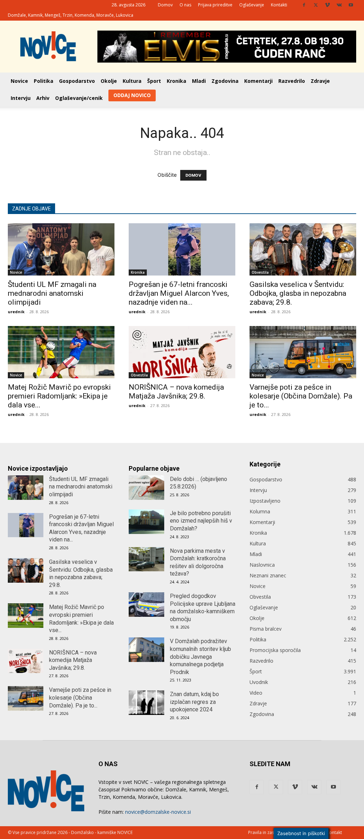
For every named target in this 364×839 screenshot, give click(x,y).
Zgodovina (225, 81)
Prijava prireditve (215, 5)
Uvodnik (259, 682)
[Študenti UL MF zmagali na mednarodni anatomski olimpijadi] (61, 249)
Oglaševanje (251, 5)
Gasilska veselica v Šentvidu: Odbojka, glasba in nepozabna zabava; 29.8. (298, 293)
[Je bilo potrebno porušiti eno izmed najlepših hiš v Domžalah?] (146, 521)
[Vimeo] (327, 5)
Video (256, 692)
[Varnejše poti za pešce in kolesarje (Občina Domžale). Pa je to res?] (303, 352)
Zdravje (320, 81)
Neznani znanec (268, 575)
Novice (19, 81)
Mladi (199, 81)
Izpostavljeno (265, 500)
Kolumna (260, 511)
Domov (165, 5)
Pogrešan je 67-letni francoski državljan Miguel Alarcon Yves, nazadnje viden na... (179, 293)
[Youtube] (351, 5)
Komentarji (258, 81)
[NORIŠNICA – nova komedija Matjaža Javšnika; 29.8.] (182, 352)
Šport (154, 81)
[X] (315, 5)
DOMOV (193, 175)
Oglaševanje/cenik (79, 98)
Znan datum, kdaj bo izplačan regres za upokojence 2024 (194, 702)
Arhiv (42, 98)
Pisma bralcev (266, 628)
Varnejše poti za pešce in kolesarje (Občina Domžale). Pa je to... (301, 396)
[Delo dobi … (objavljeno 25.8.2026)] (146, 487)
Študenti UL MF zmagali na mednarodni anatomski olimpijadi (52, 293)
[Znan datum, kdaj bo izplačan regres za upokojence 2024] (146, 702)
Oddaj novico (132, 95)
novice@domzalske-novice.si (158, 811)
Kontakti (279, 5)
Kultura (132, 81)
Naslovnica (262, 564)
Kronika (176, 81)
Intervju (21, 98)
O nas (185, 5)
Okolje (109, 81)
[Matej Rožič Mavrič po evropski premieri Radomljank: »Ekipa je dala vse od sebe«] (61, 352)
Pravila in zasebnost (268, 832)
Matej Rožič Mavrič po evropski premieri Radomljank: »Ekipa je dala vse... (59, 396)
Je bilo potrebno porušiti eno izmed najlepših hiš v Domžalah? (201, 521)
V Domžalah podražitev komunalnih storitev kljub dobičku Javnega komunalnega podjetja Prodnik (200, 656)
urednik (16, 311)
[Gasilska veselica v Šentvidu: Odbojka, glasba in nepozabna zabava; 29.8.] (303, 249)
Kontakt (334, 832)
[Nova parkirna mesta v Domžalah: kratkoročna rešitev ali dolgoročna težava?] (146, 559)
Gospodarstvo (77, 81)
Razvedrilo (291, 81)
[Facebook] (304, 5)
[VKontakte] (339, 5)
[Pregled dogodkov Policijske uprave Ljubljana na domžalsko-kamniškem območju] (146, 604)
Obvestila (260, 272)
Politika (43, 81)
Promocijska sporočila (275, 650)
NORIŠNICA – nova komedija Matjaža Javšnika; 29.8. (176, 391)
